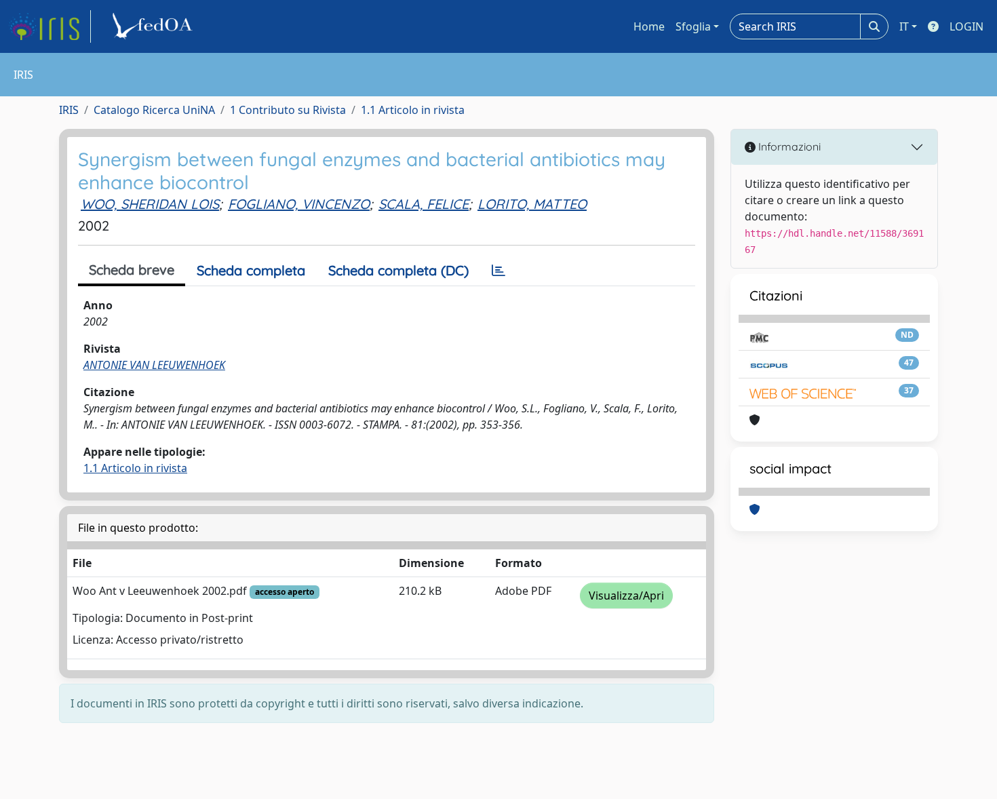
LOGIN (966, 26)
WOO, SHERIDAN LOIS (150, 203)
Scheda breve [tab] (131, 269)
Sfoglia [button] (693, 26)
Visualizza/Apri (626, 595)
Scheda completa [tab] (251, 270)
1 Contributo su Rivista (288, 109)
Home (649, 26)
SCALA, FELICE (423, 203)
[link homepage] (49, 26)
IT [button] (904, 26)
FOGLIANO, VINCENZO (299, 203)
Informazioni (788, 146)
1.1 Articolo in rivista (413, 109)
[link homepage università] (155, 26)
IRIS (69, 109)
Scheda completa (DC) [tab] (398, 270)
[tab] (498, 270)
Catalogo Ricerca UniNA (154, 109)
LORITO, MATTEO (532, 203)
